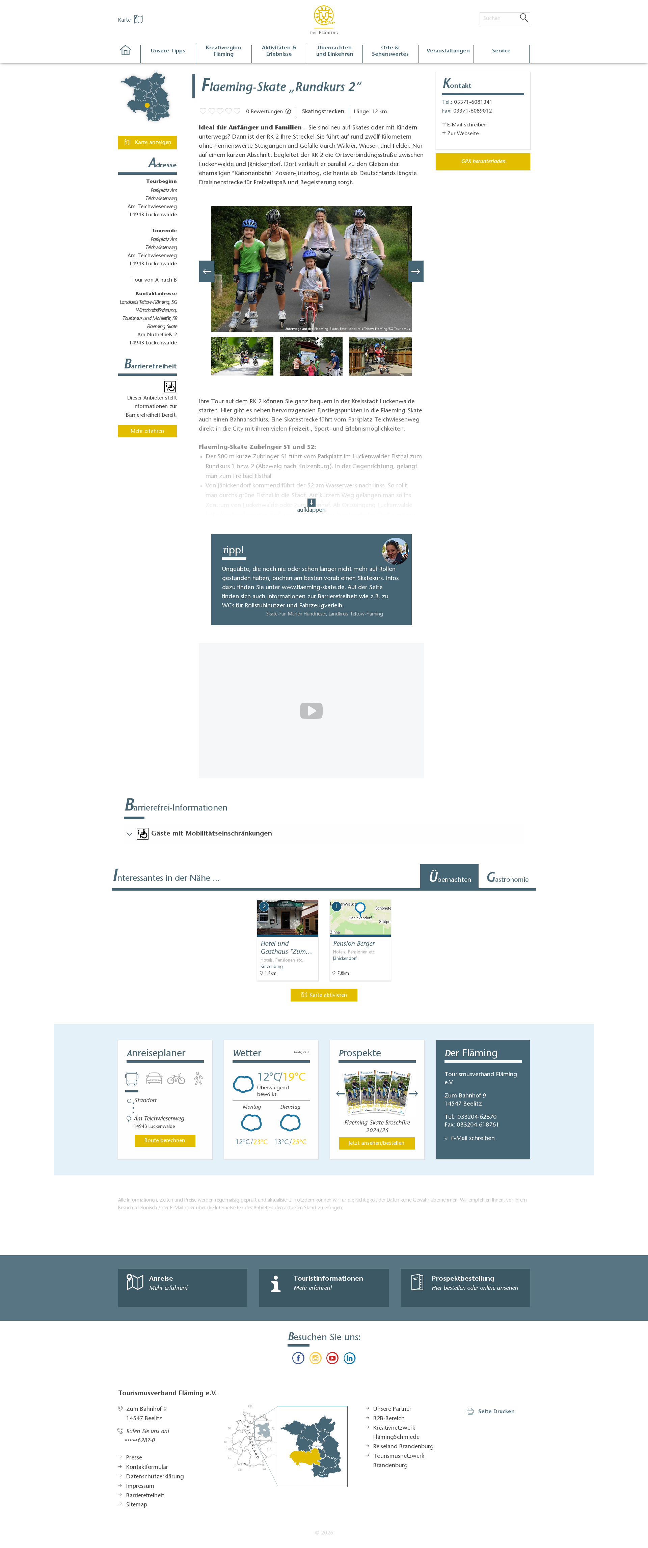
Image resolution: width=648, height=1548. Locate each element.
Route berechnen (164, 1140)
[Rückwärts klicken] (337, 1093)
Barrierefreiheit (145, 1496)
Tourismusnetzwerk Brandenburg (398, 1461)
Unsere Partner (392, 1409)
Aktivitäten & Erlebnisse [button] (279, 51)
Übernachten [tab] (449, 879)
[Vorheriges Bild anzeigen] (206, 271)
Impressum (140, 1486)
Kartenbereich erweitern (554, 894)
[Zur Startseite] (129, 54)
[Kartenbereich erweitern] (587, 894)
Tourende (164, 231)
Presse (134, 1458)
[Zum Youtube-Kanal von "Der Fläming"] (332, 1360)
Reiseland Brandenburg (403, 1447)
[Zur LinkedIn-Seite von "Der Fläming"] (349, 1360)
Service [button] (501, 51)
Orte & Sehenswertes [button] (390, 51)
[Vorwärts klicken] (417, 1093)
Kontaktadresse (156, 294)
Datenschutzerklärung (155, 1477)
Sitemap (136, 1505)
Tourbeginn (161, 181)
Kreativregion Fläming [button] (223, 51)
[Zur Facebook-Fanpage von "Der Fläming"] (298, 1360)
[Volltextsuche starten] (524, 18)
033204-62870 (476, 1117)
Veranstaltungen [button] (448, 51)
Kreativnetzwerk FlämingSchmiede (396, 1433)
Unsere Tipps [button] (168, 51)
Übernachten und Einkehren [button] (334, 51)
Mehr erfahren (147, 431)
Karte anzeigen (152, 142)
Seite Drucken (496, 1411)
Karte (125, 20)
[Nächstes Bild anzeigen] (416, 271)
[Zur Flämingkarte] (286, 1446)
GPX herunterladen (483, 161)
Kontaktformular (147, 1468)
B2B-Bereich (389, 1419)
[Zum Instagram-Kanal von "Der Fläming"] (315, 1360)
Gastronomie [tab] (507, 879)
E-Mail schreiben (472, 1139)
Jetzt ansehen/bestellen (376, 1143)
